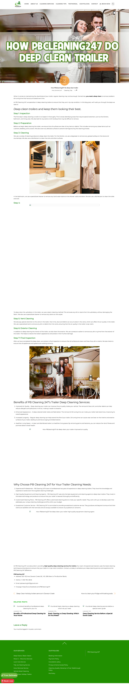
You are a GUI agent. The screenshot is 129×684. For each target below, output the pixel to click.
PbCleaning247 (57, 90)
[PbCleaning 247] (18, 7)
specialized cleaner (37, 196)
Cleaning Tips (61, 4)
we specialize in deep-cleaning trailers (39, 102)
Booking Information (55, 656)
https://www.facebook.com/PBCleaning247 (36, 587)
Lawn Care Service (20, 662)
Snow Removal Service (21, 668)
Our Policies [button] (84, 4)
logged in (25, 629)
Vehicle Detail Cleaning (21, 671)
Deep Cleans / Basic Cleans (22, 656)
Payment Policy (54, 659)
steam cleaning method (55, 312)
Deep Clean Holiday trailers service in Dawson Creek (35, 593)
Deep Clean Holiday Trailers (23, 674)
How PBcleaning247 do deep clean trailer (64, 88)
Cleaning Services (47, 4)
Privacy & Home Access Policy (58, 665)
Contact (94, 4)
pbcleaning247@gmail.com (29, 583)
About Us (34, 4)
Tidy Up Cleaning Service (22, 665)
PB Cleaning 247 (93, 652)
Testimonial (73, 4)
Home (26, 4)
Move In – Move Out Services (23, 659)
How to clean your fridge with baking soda (97, 593)
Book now (106, 4)
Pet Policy (52, 673)
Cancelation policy (55, 662)
